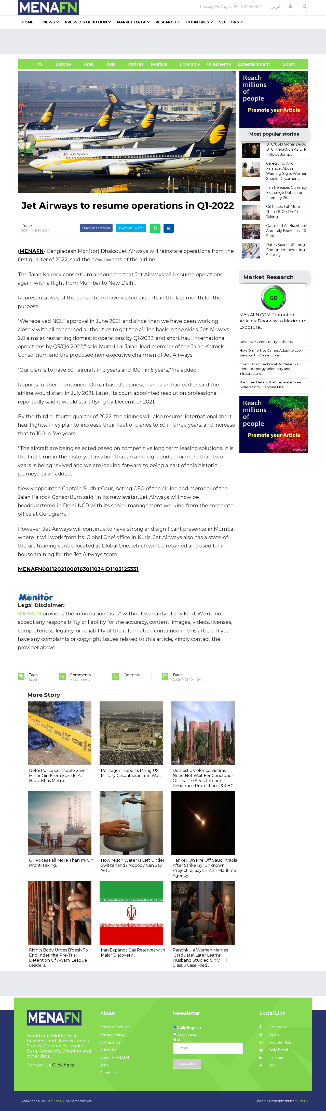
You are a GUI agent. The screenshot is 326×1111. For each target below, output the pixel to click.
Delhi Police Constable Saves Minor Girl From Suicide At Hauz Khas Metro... (58, 775)
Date (26, 225)
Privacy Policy (112, 1034)
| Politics (157, 64)
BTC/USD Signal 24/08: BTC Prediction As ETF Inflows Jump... (286, 149)
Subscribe (187, 1063)
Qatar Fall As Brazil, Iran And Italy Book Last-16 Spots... (286, 230)
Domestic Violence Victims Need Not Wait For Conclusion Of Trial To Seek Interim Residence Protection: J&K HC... (204, 778)
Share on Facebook (96, 228)
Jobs (104, 1065)
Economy (190, 64)
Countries (197, 22)
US (33, 64)
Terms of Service (115, 1027)
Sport (285, 64)
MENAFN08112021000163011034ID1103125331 (78, 569)
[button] (290, 6)
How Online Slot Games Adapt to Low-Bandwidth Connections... (271, 352)
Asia (111, 64)
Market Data (131, 22)
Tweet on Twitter (131, 228)
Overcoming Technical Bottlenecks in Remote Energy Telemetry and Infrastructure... (270, 369)
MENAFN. (58, 1101)
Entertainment (246, 64)
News (49, 22)
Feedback (109, 1073)
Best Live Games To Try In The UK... (267, 342)
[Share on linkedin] (169, 228)
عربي (275, 6)
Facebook (277, 1027)
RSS (272, 1065)
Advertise (108, 1050)
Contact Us (110, 1042)
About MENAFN (114, 1057)
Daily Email (278, 1050)
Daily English (188, 1027)
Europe (63, 64)
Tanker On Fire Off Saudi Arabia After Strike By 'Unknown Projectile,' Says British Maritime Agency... (205, 868)
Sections (229, 22)
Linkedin (276, 1057)
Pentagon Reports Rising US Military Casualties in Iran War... (131, 773)
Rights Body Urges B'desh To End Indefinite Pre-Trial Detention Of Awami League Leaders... (58, 958)
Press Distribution (86, 22)
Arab (88, 64)
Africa (134, 64)
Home (27, 22)
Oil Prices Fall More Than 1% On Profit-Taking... (283, 211)
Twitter (275, 1034)
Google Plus (279, 1042)
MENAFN (31, 251)
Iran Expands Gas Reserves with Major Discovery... (133, 953)
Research (166, 22)
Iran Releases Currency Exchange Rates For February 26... (286, 192)
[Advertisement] (165, 41)
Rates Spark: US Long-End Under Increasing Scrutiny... (286, 249)
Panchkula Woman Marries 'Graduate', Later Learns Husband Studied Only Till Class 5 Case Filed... (200, 958)
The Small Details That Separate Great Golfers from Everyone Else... (270, 384)
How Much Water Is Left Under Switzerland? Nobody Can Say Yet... (133, 865)
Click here (63, 1064)
